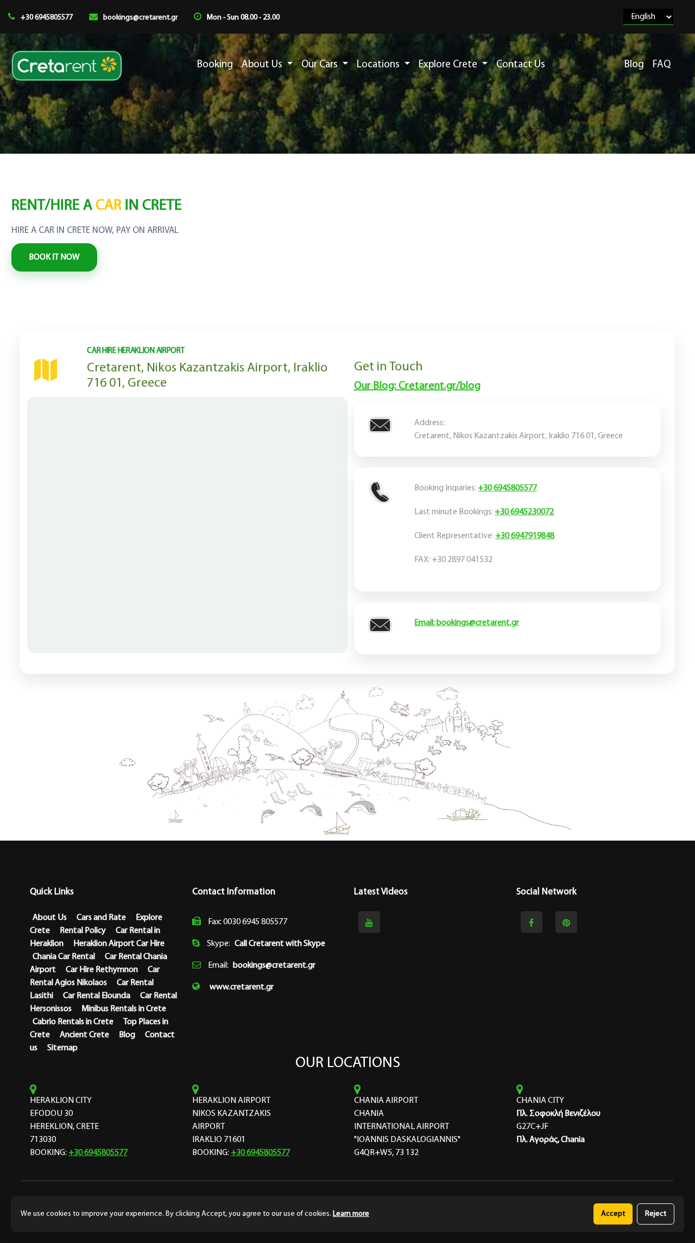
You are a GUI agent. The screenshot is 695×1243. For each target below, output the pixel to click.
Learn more (351, 1214)
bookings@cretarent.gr (140, 18)
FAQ (662, 65)
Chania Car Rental (64, 956)
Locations (379, 65)
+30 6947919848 (525, 535)
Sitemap (62, 1048)
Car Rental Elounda (96, 996)
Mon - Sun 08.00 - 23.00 (243, 18)
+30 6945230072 (524, 511)
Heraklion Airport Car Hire (119, 943)
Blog (634, 65)
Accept (613, 1214)
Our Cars (320, 65)
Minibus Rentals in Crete (123, 1009)
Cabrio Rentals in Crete (73, 1022)
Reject (655, 1214)
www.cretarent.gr (242, 987)
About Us (263, 65)
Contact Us (520, 65)
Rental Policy (83, 930)
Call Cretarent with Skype (280, 943)
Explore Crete (449, 65)
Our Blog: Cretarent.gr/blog (417, 385)
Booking (215, 65)
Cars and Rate (101, 917)
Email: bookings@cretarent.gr (467, 622)
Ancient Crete (84, 1035)
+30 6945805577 (47, 18)
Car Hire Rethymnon (102, 970)
